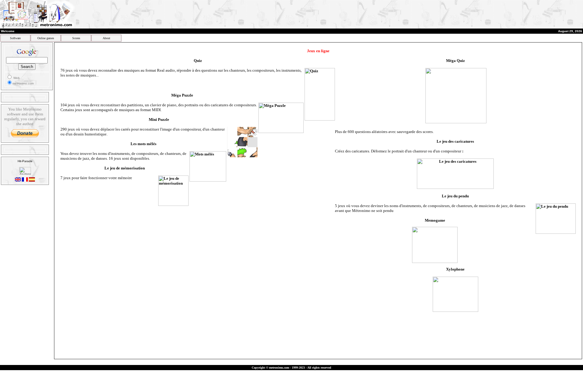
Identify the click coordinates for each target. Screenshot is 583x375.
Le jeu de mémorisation (124, 168)
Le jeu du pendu (455, 196)
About (106, 38)
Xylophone (455, 269)
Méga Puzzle (182, 95)
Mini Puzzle (159, 119)
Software (15, 38)
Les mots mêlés (143, 143)
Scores (76, 38)
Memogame (435, 220)
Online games (45, 38)
